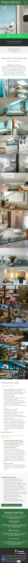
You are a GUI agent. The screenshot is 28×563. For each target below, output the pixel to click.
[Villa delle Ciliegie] (14, 530)
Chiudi (18, 561)
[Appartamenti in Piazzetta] (14, 521)
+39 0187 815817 (7, 525)
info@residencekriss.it (19, 517)
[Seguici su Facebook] (19, 551)
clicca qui (7, 558)
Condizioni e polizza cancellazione (12, 505)
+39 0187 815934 (14, 43)
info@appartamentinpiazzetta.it (19, 525)
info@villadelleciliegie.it (19, 534)
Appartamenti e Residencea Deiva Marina (14, 50)
